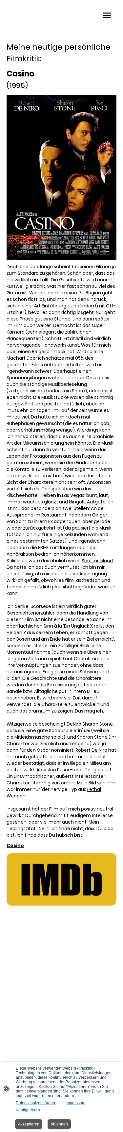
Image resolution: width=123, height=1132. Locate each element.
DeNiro (74, 724)
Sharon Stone (97, 724)
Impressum (75, 1103)
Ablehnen (59, 1124)
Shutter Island (97, 561)
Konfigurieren (28, 1110)
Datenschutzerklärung (35, 1103)
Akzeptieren (28, 1124)
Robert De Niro (91, 750)
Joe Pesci (58, 770)
